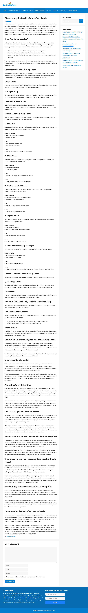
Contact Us (55, 10)
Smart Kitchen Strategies (14, 10)
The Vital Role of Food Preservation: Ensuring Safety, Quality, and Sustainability (71, 55)
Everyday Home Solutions (27, 10)
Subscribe (55, 602)
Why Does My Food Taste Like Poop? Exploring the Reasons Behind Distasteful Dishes (73, 39)
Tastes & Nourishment (39, 10)
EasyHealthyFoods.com (41, 610)
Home (5, 10)
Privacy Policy (63, 10)
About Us (49, 10)
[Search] (81, 21)
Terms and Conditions (72, 10)
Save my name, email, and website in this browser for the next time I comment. (25, 577)
